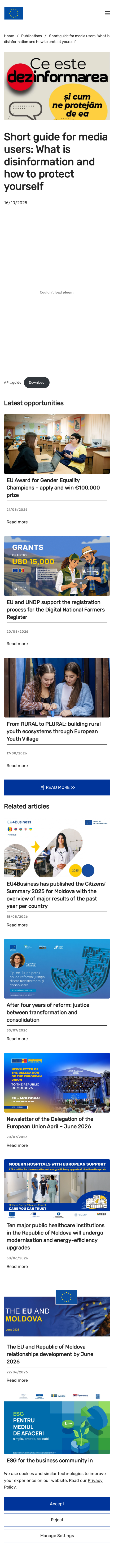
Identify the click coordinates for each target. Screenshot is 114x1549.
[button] (107, 13)
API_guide (12, 382)
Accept (57, 1503)
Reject (57, 1519)
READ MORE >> (60, 787)
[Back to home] (14, 13)
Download (37, 382)
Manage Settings (57, 1535)
